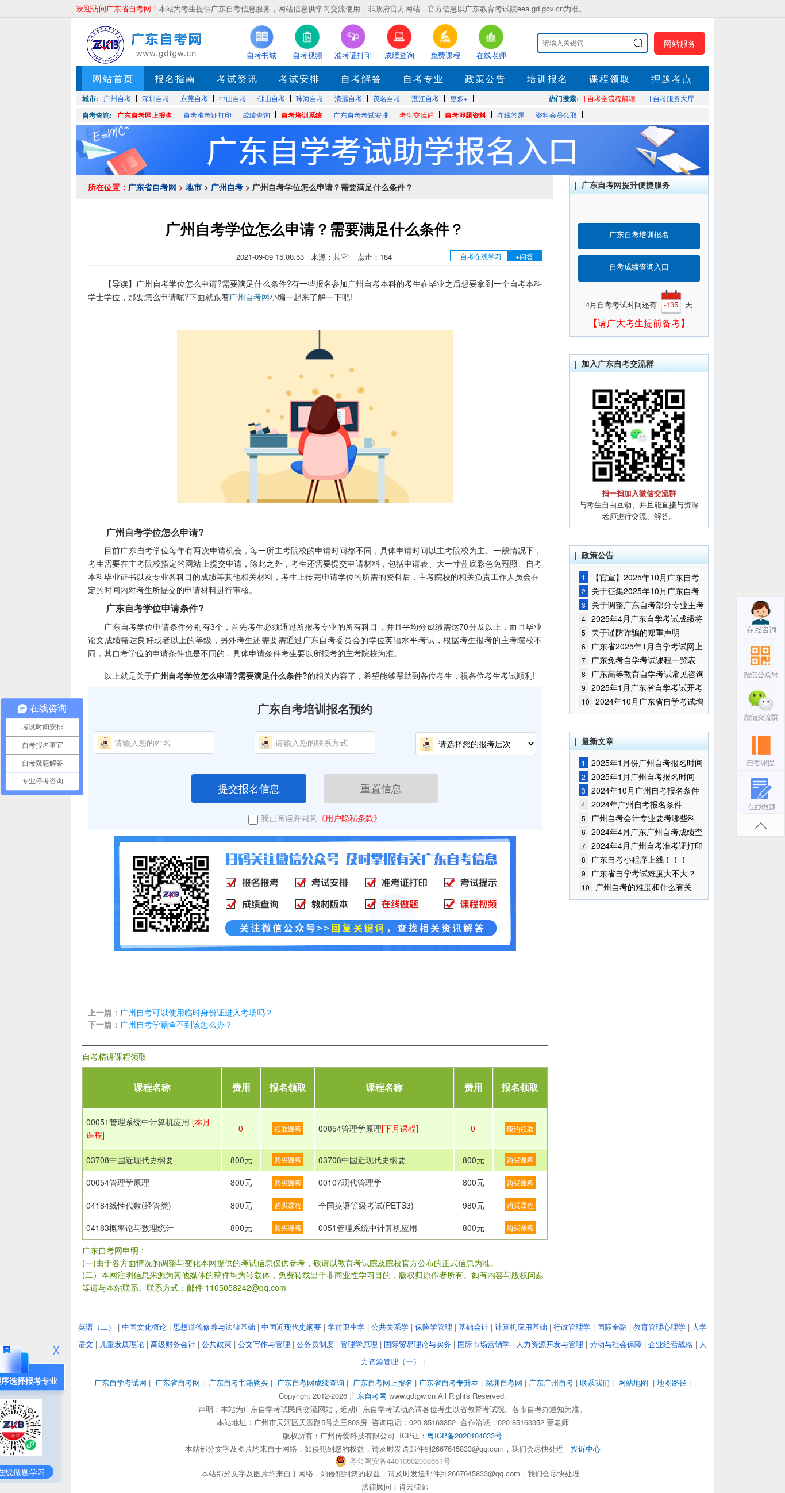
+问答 (524, 256)
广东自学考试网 (120, 1382)
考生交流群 (416, 115)
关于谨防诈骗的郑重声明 (631, 632)
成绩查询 (256, 115)
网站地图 (633, 1382)
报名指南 (175, 78)
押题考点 (671, 78)
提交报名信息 (249, 787)
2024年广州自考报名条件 (632, 804)
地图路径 (673, 1382)
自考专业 (423, 78)
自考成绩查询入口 (639, 266)
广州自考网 (249, 296)
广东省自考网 (152, 187)
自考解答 (361, 78)
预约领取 (520, 1128)
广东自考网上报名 (144, 115)
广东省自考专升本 (449, 1382)
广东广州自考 (551, 1382)
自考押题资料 (465, 115)
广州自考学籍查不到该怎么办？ (176, 1024)
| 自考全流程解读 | (611, 98)
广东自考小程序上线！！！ (635, 859)
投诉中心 (586, 1448)
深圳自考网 (503, 1382)
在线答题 (511, 115)
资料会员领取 (556, 115)
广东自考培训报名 (639, 234)
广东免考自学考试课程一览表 (639, 659)
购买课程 (288, 1159)
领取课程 (288, 1128)
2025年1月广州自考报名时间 (638, 776)
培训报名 (547, 78)
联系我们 (595, 1382)
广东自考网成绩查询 (310, 1382)
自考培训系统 (301, 115)
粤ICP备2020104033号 (464, 1435)
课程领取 (609, 78)
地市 (194, 187)
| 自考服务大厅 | (673, 98)
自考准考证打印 (207, 115)
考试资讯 (237, 78)
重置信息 (381, 787)
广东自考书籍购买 (238, 1382)
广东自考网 (368, 1395)
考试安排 (299, 78)
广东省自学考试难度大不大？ (639, 873)
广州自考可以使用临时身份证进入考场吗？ (196, 1012)
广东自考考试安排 (360, 115)
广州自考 (227, 187)
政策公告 (485, 78)
